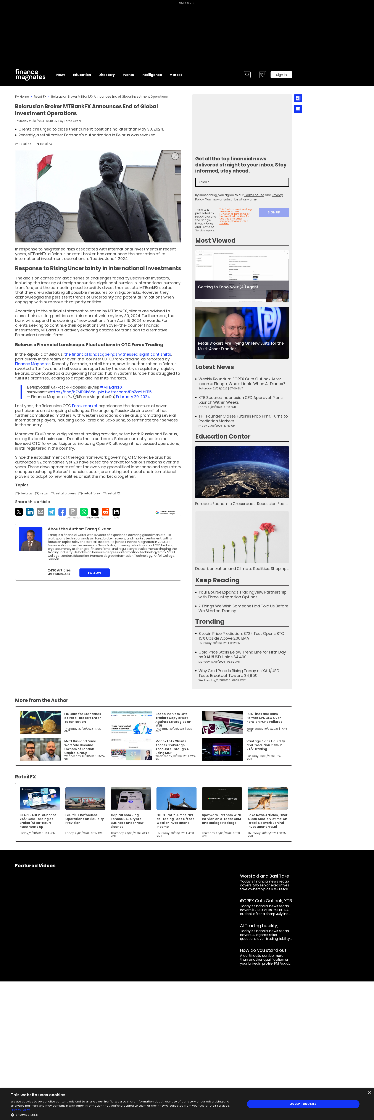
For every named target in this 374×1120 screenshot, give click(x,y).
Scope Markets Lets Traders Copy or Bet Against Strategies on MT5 (173, 720)
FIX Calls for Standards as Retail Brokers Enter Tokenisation (82, 718)
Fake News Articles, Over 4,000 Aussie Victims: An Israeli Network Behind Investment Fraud (267, 821)
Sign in (281, 74)
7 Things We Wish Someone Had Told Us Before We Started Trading (243, 608)
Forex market (85, 405)
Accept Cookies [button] (303, 1104)
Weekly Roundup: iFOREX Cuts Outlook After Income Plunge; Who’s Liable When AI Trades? (241, 381)
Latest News (214, 367)
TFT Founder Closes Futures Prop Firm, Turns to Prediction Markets (243, 418)
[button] (125, 1114)
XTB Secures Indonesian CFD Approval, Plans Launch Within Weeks (240, 400)
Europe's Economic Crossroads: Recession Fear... (241, 503)
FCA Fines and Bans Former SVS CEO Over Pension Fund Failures (264, 718)
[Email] (40, 512)
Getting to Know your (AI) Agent (228, 287)
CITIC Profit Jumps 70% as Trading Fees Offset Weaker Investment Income (175, 821)
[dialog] (187, 1104)
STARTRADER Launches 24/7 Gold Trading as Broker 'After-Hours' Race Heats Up (38, 821)
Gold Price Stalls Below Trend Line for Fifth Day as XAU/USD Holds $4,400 (242, 654)
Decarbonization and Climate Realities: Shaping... (242, 568)
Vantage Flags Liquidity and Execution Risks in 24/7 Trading (266, 745)
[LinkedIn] (30, 512)
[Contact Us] (298, 109)
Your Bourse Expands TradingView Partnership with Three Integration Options (242, 594)
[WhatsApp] (84, 512)
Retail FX (40, 96)
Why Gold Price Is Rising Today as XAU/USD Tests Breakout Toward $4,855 (238, 673)
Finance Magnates (33, 363)
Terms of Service (204, 228)
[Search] (247, 74)
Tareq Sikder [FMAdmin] (72, 121)
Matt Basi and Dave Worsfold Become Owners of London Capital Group (80, 747)
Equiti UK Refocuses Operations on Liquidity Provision (84, 819)
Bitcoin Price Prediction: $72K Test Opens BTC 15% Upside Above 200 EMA (241, 636)
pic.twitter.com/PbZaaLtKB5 (125, 392)
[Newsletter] (298, 98)
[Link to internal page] (30, 539)
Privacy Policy (204, 223)
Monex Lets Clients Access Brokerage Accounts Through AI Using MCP (172, 747)
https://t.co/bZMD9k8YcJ (73, 392)
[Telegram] (51, 512)
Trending (209, 621)
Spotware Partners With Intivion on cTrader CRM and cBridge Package (221, 819)
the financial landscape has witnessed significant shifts (117, 354)
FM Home (22, 96)
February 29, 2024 (133, 396)
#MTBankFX (111, 387)
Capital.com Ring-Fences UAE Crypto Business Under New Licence (127, 821)
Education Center (223, 436)
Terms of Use (254, 195)
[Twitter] (19, 512)
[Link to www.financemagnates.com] (242, 276)
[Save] (116, 513)
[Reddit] (105, 512)
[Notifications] (262, 74)
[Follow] (94, 513)
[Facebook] (62, 512)
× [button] (369, 1092)
